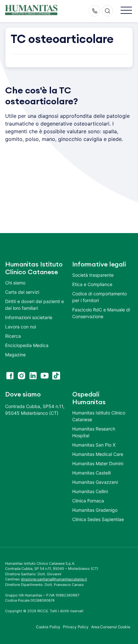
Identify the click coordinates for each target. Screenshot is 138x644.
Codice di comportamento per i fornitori (99, 297)
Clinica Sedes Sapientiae (98, 519)
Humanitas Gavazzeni (95, 482)
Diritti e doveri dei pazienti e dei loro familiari (34, 305)
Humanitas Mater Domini (97, 463)
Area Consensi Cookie (110, 626)
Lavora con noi (20, 326)
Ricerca (13, 336)
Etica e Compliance (92, 284)
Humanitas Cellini (90, 491)
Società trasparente (93, 275)
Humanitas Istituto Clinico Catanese (98, 416)
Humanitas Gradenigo (94, 510)
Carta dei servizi (22, 292)
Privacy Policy (76, 626)
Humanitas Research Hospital (93, 432)
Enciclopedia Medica (26, 345)
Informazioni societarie (28, 317)
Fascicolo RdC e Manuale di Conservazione (101, 313)
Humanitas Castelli (91, 472)
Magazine (15, 354)
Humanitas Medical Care (97, 454)
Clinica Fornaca (88, 500)
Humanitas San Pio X (94, 445)
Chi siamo (15, 282)
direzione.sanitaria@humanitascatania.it (54, 579)
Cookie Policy (48, 626)
